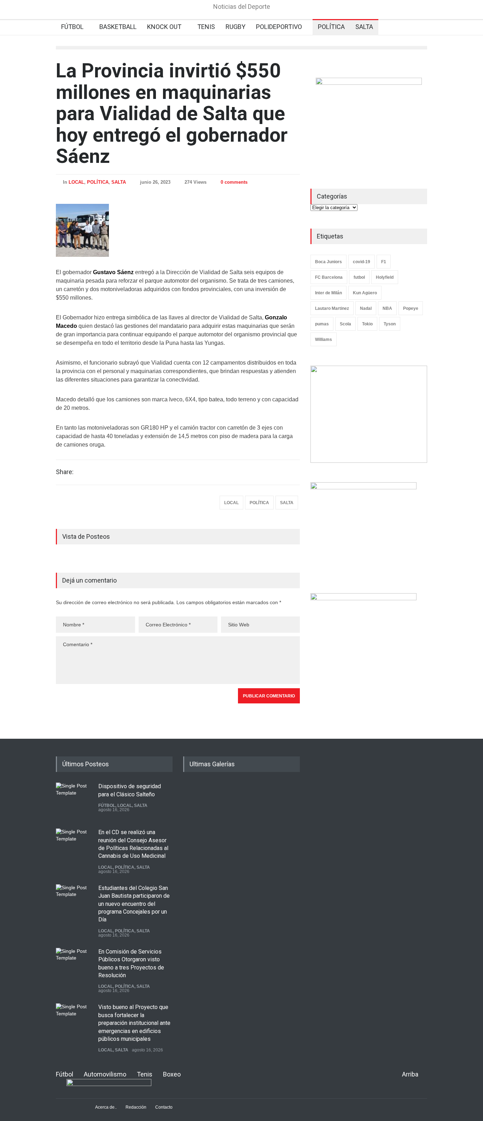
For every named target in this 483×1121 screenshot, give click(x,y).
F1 (383, 261)
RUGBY (235, 26)
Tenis (144, 1074)
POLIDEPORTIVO (279, 26)
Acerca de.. (106, 1107)
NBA (387, 308)
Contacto (164, 1107)
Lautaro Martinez (332, 308)
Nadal (366, 308)
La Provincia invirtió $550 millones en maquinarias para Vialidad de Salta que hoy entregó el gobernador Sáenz (171, 113)
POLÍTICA (331, 26)
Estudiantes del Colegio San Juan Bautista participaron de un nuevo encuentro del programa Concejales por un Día (134, 904)
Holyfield (385, 277)
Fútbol (64, 1074)
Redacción (136, 1107)
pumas (322, 323)
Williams (323, 339)
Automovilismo (105, 1074)
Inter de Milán (328, 292)
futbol (359, 277)
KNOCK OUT (164, 26)
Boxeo (172, 1074)
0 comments (234, 182)
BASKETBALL (117, 26)
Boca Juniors (328, 261)
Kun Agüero (365, 292)
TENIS (206, 26)
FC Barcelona (329, 277)
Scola (345, 323)
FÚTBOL (72, 26)
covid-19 (361, 261)
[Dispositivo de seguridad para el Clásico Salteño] (73, 800)
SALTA (364, 26)
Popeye (410, 308)
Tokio (367, 323)
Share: (65, 472)
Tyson (390, 323)
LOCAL (76, 182)
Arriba (410, 1074)
